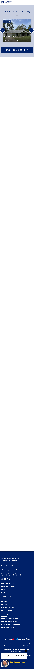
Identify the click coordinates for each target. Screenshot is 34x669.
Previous (2, 30)
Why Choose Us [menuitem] (7, 583)
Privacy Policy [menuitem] (7, 628)
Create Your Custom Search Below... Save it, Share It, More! (17, 50)
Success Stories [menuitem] (8, 586)
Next (31, 30)
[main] (17, 278)
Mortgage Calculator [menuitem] (10, 625)
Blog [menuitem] (3, 590)
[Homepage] (6, 3)
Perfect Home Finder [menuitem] (9, 619)
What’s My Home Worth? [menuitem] (11, 622)
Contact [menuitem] (5, 593)
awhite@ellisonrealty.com (12, 570)
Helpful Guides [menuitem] (7, 610)
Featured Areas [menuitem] (7, 607)
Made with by (10, 639)
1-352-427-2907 (8, 566)
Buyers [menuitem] (4, 601)
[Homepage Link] (10, 559)
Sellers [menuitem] (4, 604)
